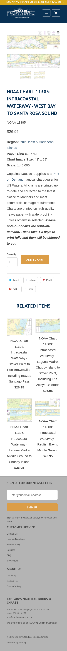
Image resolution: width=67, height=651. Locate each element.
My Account (12, 561)
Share (32, 280)
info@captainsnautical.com (20, 617)
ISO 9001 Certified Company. (43, 623)
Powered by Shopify (16, 642)
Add (15, 289)
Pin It (49, 280)
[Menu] (46, 12)
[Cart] (56, 12)
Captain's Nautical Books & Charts (31, 637)
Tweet (16, 280)
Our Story (11, 575)
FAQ (9, 555)
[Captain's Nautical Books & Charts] (21, 15)
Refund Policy (13, 544)
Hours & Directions (16, 539)
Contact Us (12, 534)
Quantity (11, 254)
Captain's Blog (14, 586)
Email (30, 289)
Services (11, 550)
